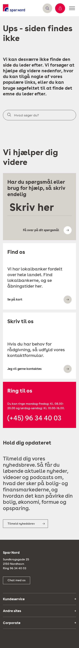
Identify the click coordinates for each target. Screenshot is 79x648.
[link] (14, 8)
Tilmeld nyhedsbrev (21, 523)
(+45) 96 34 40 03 (34, 418)
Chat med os (17, 580)
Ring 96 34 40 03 (14, 568)
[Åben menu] (72, 8)
